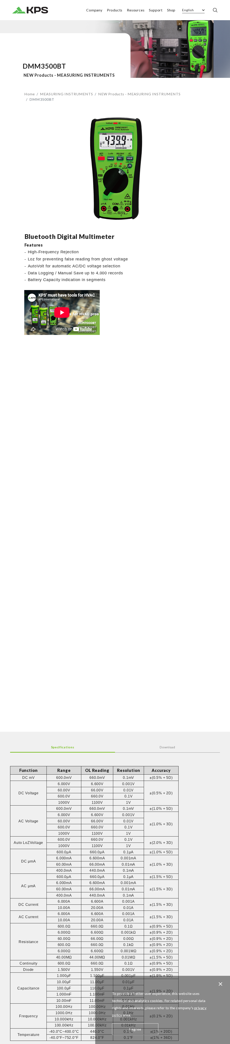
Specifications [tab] (62, 747)
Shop (171, 10)
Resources (135, 10)
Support (156, 10)
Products (114, 10)
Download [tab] (167, 747)
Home (29, 94)
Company (94, 10)
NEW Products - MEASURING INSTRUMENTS (139, 94)
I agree (135, 1029)
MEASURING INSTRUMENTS (66, 94)
